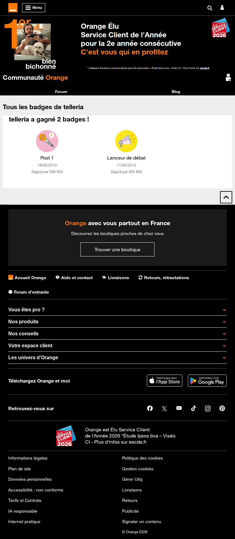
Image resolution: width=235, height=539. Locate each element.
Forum (61, 91)
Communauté (35, 77)
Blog (176, 91)
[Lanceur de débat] (126, 141)
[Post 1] (47, 141)
